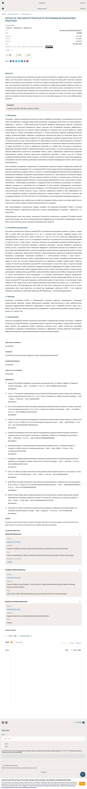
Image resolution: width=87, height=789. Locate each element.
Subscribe (43, 755)
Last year (71, 643)
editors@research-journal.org (10, 765)
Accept (82, 783)
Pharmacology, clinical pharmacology (27, 14)
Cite (29, 55)
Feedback (43, 772)
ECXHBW (79, 33)
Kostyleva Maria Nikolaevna (15, 570)
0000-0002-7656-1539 (13, 577)
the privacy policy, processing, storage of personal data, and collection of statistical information (39, 750)
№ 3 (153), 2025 (77, 43)
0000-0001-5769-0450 (13, 542)
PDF (20, 55)
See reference (12, 388)
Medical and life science (13, 14)
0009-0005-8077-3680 (13, 609)
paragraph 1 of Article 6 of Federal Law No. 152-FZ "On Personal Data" (56, 785)
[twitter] (16, 61)
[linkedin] (22, 61)
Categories (42, 3)
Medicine (4, 14)
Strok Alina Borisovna (13, 534)
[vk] (13, 61)
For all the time (64, 643)
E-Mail (3, 734)
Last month (78, 643)
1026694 (9, 562)
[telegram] (19, 61)
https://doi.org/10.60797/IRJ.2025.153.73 (71, 30)
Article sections (42, 8)
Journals (82, 3)
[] (16, 132)
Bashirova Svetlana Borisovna (16, 601)
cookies (24, 785)
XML (10, 55)
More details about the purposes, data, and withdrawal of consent (18, 787)
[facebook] (11, 61)
